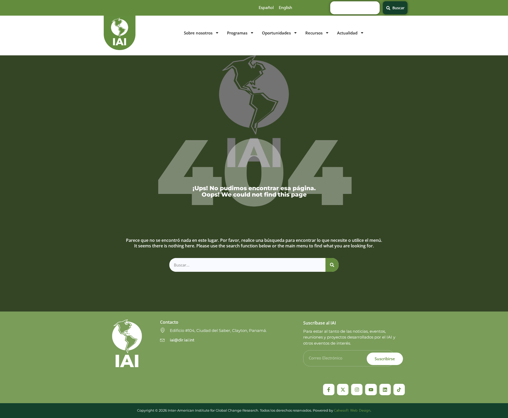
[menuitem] (266, 7)
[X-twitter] (342, 389)
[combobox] (355, 7)
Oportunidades (276, 33)
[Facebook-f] (328, 389)
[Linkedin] (385, 389)
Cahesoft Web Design (352, 410)
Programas (237, 33)
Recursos (314, 33)
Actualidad (347, 33)
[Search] (332, 265)
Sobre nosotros (198, 33)
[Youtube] (371, 389)
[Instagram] (356, 389)
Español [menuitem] (266, 8)
